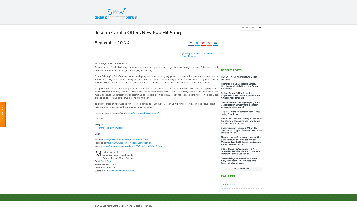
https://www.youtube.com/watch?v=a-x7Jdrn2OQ (128, 139)
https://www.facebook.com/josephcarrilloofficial (128, 143)
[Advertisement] (211, 13)
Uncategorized (228, 184)
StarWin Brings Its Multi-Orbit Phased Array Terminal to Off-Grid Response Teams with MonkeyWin (239, 160)
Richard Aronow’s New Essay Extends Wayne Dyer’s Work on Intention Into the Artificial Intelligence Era (240, 95)
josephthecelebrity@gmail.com (109, 128)
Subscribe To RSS (3, 113)
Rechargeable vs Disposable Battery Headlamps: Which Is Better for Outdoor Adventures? (240, 86)
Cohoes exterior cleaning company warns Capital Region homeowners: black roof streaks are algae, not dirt (240, 105)
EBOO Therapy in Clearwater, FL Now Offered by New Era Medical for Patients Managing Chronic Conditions (240, 151)
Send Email (106, 161)
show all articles (241, 169)
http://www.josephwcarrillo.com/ (143, 113)
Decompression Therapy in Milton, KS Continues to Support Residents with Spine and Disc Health (241, 130)
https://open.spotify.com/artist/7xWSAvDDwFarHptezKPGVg (132, 146)
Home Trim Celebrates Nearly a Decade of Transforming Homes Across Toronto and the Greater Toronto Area (241, 121)
